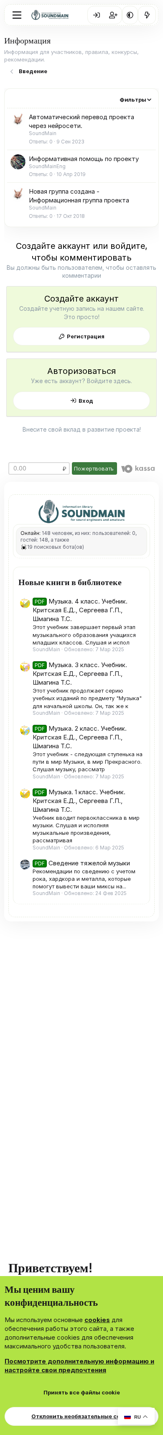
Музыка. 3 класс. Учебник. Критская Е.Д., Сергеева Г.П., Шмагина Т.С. (80, 673)
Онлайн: (30, 533)
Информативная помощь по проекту (84, 159)
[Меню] (17, 15)
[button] (130, 15)
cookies (97, 1320)
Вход (86, 400)
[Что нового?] (146, 15)
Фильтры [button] (133, 99)
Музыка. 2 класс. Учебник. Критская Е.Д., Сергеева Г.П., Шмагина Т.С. (80, 737)
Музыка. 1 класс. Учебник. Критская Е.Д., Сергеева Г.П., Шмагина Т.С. (79, 800)
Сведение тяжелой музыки (82, 863)
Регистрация (85, 336)
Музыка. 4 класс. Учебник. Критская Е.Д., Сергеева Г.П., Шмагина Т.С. (80, 610)
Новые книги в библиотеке (70, 581)
